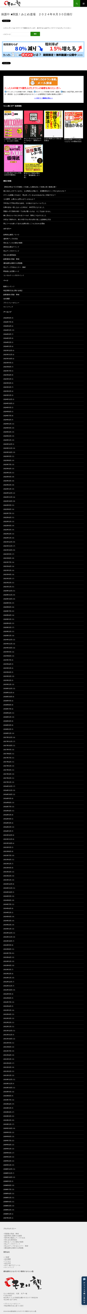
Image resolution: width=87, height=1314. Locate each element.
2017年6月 (7, 762)
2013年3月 (7, 969)
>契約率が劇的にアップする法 (14, 1238)
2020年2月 (7, 631)
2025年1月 (7, 395)
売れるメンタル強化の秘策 (12, 243)
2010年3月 (7, 1116)
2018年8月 (7, 705)
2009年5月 (7, 1149)
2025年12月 (7, 350)
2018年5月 (7, 717)
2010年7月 (7, 1100)
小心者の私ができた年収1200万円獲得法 (12, 174)
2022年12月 (7, 493)
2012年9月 (7, 994)
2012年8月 (7, 998)
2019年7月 (7, 660)
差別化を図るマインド (11, 247)
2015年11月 (7, 839)
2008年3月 (7, 1206)
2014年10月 (7, 892)
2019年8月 (7, 656)
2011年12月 (7, 1031)
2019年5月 (7, 668)
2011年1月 (7, 1075)
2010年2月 (7, 1120)
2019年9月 (7, 652)
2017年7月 (7, 758)
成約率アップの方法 (10, 239)
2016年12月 (7, 786)
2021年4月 (7, 574)
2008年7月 (7, 1189)
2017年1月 (7, 782)
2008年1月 (7, 1214)
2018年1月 (7, 733)
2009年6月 (7, 1145)
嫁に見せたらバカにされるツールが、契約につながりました (24, 215)
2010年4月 (7, 1112)
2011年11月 (7, 1035)
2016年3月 (7, 823)
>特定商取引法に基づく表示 (13, 1306)
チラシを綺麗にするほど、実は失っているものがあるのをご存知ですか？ (29, 195)
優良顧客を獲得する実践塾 (12, 263)
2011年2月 (7, 1071)
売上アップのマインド (11, 251)
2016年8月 (7, 802)
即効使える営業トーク (11, 271)
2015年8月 (7, 851)
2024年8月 (7, 411)
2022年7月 (7, 513)
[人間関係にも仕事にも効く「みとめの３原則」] (13, 124)
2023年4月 (7, 477)
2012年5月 (7, 1010)
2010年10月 (7, 1088)
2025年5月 (7, 379)
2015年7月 (7, 855)
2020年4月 (7, 623)
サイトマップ (8, 307)
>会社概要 (7, 1259)
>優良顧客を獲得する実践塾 (13, 1248)
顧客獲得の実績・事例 (11, 259)
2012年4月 (7, 1014)
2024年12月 (7, 399)
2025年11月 (7, 354)
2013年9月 (7, 945)
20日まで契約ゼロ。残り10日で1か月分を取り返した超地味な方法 (27, 219)
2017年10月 (7, 745)
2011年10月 (7, 1039)
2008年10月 (7, 1177)
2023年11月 (7, 448)
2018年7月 (7, 709)
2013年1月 (7, 978)
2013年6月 (7, 957)
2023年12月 (7, 444)
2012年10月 (7, 990)
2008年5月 (7, 1197)
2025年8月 (7, 367)
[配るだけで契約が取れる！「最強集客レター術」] (33, 158)
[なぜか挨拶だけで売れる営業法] (53, 124)
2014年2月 (7, 925)
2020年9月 (7, 603)
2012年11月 (7, 986)
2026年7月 (7, 322)
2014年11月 (7, 888)
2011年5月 (7, 1059)
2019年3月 (7, 676)
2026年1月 (7, 346)
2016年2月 (7, 827)
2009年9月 (7, 1132)
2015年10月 (7, 843)
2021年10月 (7, 550)
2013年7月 (7, 953)
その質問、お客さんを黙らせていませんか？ (19, 199)
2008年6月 (7, 1193)
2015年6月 (7, 859)
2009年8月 (7, 1136)
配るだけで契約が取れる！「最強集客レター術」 (32, 175)
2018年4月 (7, 721)
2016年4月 (7, 819)
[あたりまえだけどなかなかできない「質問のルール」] (33, 124)
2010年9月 (7, 1092)
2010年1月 (7, 1124)
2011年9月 (7, 1043)
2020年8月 (7, 607)
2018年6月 (7, 713)
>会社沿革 (7, 1263)
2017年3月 (7, 774)
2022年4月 (7, 526)
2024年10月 (7, 403)
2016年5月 (7, 815)
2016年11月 (7, 790)
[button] (84, 1290)
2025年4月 (7, 383)
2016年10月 (7, 794)
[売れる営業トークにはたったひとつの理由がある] (73, 124)
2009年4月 (7, 1153)
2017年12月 (7, 737)
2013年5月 (7, 961)
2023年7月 (7, 464)
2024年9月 (7, 407)
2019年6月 (7, 664)
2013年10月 (7, 941)
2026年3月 (7, 338)
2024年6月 (7, 420)
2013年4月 (7, 965)
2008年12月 (7, 1169)
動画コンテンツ (8, 286)
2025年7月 (7, 371)
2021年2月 (7, 583)
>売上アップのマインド (11, 1244)
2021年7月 (7, 562)
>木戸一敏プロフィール (11, 1265)
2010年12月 (7, 1079)
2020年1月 (7, 635)
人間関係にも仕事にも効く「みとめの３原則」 (12, 140)
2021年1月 (7, 587)
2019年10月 (7, 648)
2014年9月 (7, 896)
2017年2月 (7, 778)
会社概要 (6, 299)
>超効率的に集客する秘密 (12, 1236)
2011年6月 (7, 1055)
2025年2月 (7, 391)
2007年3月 (7, 1218)
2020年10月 (7, 599)
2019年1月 (7, 684)
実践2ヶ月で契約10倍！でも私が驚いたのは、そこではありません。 (27, 211)
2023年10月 (7, 452)
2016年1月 (7, 831)
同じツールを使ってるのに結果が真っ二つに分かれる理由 (24, 223)
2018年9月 (7, 701)
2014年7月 (7, 904)
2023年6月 (7, 468)
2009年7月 (7, 1140)
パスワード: (7, 34)
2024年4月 (7, 428)
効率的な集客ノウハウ (11, 235)
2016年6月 (7, 811)
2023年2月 (7, 485)
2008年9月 (7, 1181)
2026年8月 (7, 318)
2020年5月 (7, 619)
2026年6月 (7, 326)
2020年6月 (7, 615)
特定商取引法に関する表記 (12, 290)
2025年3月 (7, 387)
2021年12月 (7, 542)
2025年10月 (7, 359)
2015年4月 (7, 868)
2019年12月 (7, 640)
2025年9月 (7, 363)
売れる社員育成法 (9, 255)
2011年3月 (7, 1067)
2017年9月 (7, 750)
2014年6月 (7, 908)
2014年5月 (7, 912)
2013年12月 (7, 933)
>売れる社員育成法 (10, 1240)
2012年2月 (7, 1022)
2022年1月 (7, 538)
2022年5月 (7, 521)
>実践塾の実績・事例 (11, 1234)
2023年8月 (7, 460)
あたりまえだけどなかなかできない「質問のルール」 (32, 140)
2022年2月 (7, 534)
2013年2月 (7, 973)
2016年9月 (7, 798)
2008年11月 (7, 1173)
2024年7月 (7, 416)
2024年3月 (7, 432)
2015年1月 (7, 880)
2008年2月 (7, 1210)
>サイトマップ (8, 1267)
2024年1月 (7, 440)
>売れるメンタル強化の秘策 (13, 1242)
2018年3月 (7, 725)
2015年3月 (7, 872)
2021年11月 (7, 546)
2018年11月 (7, 692)
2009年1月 (7, 1165)
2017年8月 (7, 754)
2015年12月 (7, 835)
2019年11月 (7, 644)
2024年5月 (7, 424)
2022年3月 (7, 530)
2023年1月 (7, 489)
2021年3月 (7, 578)
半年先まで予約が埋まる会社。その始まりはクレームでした (24, 203)
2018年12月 (7, 688)
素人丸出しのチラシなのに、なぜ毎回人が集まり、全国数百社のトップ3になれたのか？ (34, 191)
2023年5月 (7, 473)
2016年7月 (7, 807)
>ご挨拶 (6, 1257)
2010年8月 (7, 1096)
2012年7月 (7, 1002)
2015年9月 (7, 847)
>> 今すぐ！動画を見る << (43, 98)
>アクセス (7, 1261)
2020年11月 (7, 595)
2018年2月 (7, 729)
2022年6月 (7, 517)
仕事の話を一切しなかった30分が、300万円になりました (23, 207)
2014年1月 (7, 929)
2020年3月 (7, 627)
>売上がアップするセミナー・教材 (15, 1246)
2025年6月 (7, 375)
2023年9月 (7, 456)
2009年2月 (7, 1161)
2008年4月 (7, 1202)
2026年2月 (7, 342)
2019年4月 (7, 672)
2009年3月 (7, 1157)
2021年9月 (7, 554)
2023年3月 (7, 481)
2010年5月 (7, 1108)
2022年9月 (7, 505)
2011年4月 (7, 1063)
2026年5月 (7, 330)
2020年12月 (7, 591)
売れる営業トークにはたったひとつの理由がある (73, 140)
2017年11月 (7, 741)
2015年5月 (7, 864)
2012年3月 (7, 1018)
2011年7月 (7, 1051)
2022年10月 (7, 501)
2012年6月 (7, 1006)
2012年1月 (7, 1026)
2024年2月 (7, 436)
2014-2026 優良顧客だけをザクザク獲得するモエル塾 (19, 1311)
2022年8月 (7, 509)
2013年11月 (7, 937)
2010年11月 (7, 1083)
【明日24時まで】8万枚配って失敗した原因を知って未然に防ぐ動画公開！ (30, 187)
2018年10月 (7, 697)
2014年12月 (7, 884)
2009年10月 (7, 1128)
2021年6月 (7, 566)
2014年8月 (7, 900)
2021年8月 (7, 558)
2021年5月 (7, 570)
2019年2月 (7, 680)
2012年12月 (7, 982)
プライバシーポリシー (11, 303)
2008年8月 (7, 1185)
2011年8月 (7, 1047)
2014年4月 (7, 916)
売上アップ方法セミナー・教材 (14, 267)
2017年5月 (7, 766)
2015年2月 (7, 876)
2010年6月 (7, 1104)
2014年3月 (7, 921)
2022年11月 (7, 497)
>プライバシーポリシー (11, 1304)
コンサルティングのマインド (13, 275)
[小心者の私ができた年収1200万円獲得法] (13, 158)
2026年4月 (7, 334)
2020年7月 (7, 611)
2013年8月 (7, 949)
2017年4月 (7, 770)
